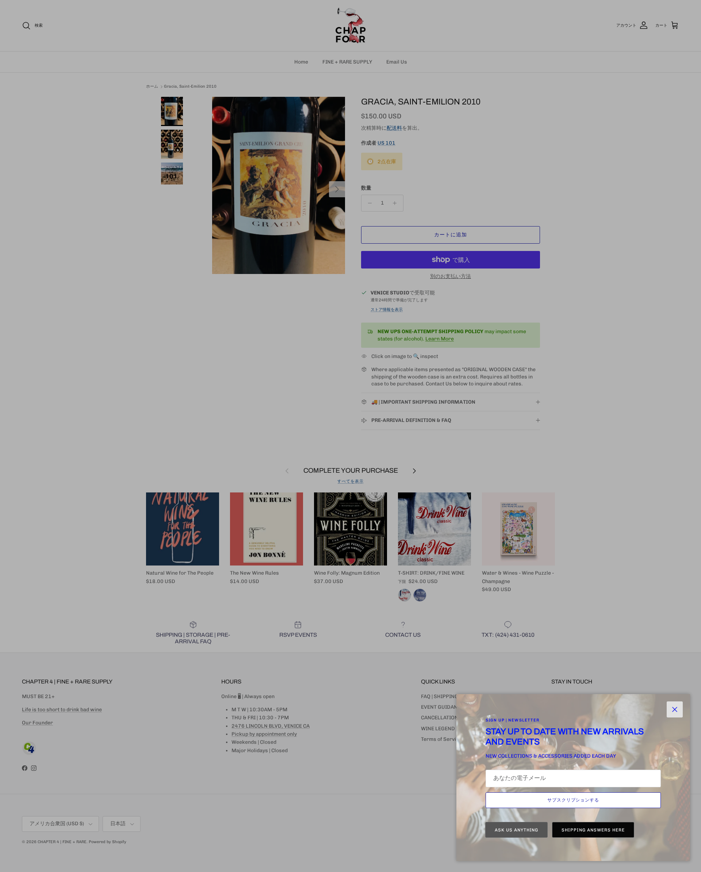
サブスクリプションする (573, 800)
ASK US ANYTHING (516, 830)
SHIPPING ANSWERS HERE (593, 830)
